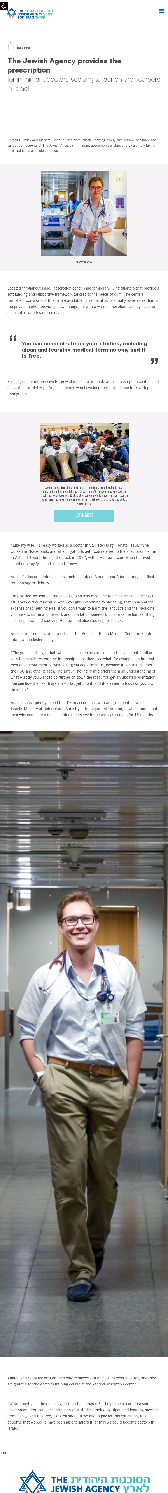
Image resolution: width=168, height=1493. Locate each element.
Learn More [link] (84, 515)
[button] (161, 11)
